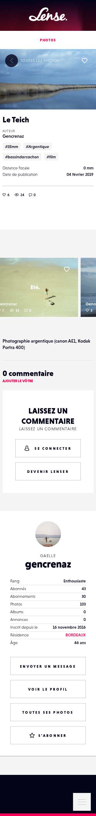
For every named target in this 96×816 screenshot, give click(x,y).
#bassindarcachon (22, 156)
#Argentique (37, 146)
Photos (48, 40)
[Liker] (84, 61)
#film (51, 156)
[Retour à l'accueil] (48, 14)
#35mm (11, 146)
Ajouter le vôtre (18, 381)
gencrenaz (48, 564)
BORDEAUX (76, 634)
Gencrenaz (13, 136)
